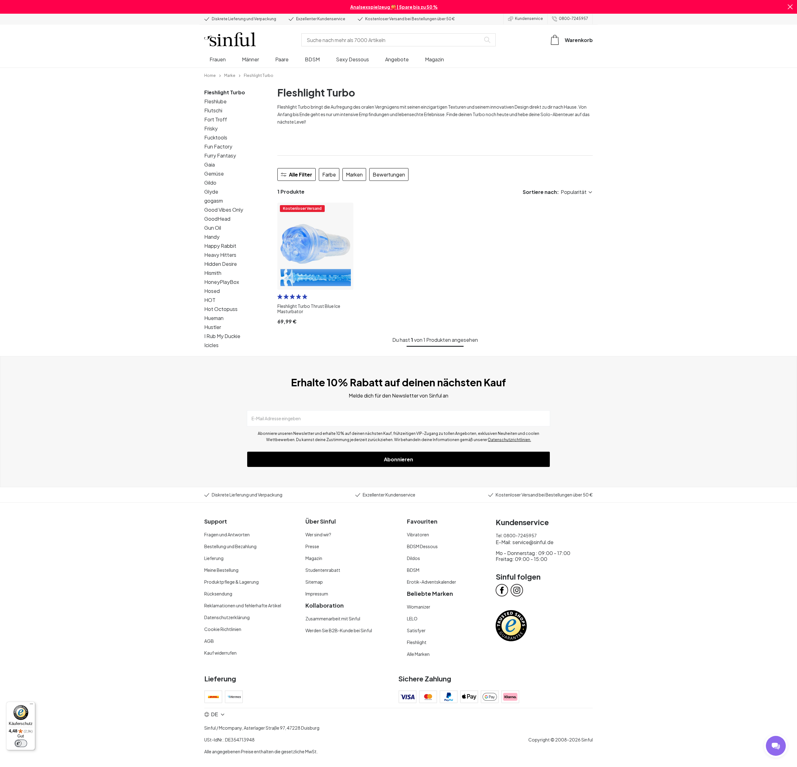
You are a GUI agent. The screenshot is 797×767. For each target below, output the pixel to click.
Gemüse (214, 173)
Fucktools (215, 137)
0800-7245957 (573, 18)
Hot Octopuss (221, 309)
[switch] (21, 743)
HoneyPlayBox (221, 282)
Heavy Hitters (220, 255)
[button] (790, 6)
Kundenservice (529, 18)
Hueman (214, 318)
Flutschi (213, 110)
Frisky (211, 128)
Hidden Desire (220, 264)
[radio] (279, 296)
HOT (209, 300)
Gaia (209, 164)
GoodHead (217, 218)
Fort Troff (215, 119)
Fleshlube (215, 101)
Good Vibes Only (223, 209)
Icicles (211, 345)
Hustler (212, 327)
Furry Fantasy (220, 155)
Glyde (211, 191)
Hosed (212, 291)
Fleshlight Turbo (224, 92)
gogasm (213, 200)
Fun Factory (218, 146)
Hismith (212, 273)
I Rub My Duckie (222, 336)
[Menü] (31, 705)
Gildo (210, 182)
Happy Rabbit (220, 245)
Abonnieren (398, 459)
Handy (211, 236)
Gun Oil (212, 227)
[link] (210, 75)
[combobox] (392, 40)
